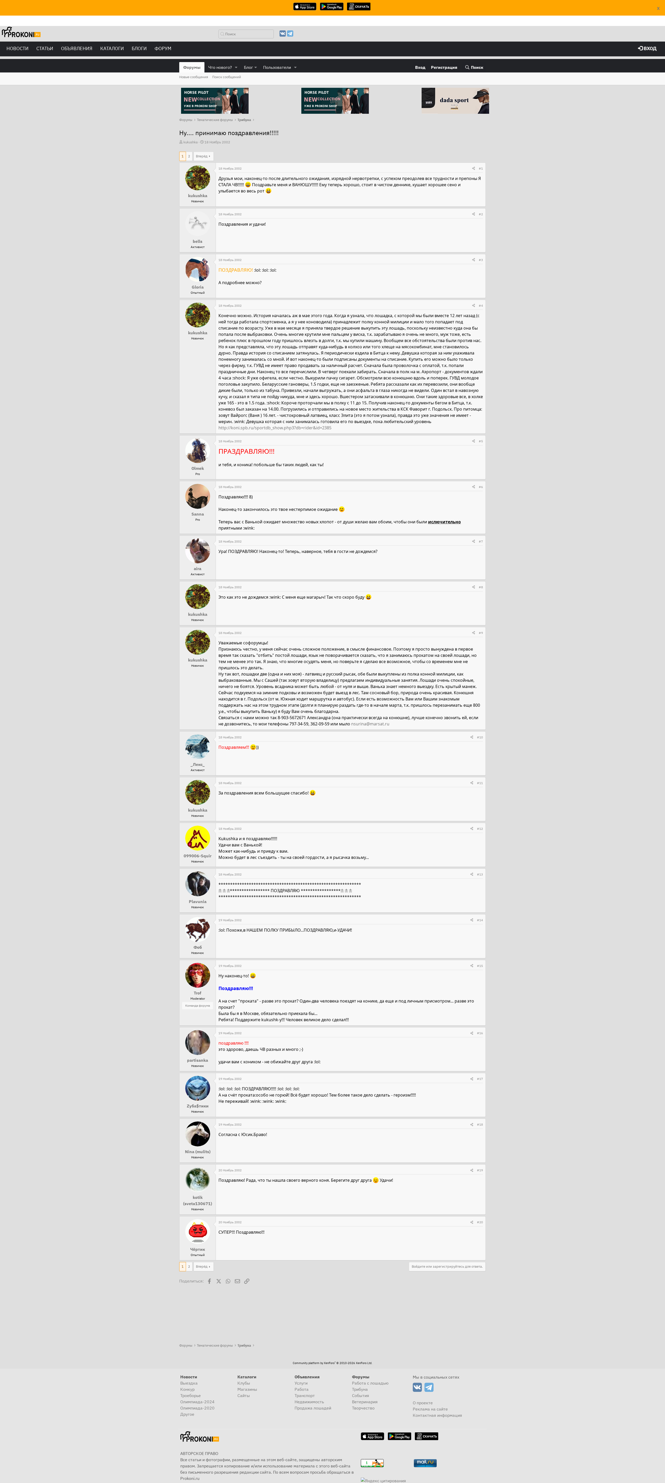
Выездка (189, 1383)
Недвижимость (309, 1401)
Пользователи (277, 67)
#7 (481, 541)
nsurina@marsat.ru (370, 724)
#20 (480, 1222)
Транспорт (305, 1395)
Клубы (243, 1383)
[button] (236, 67)
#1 (481, 168)
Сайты (243, 1395)
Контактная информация (437, 1415)
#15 (480, 966)
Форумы (192, 67)
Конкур (187, 1389)
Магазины (247, 1389)
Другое (187, 1414)
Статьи (44, 48)
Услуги (301, 1383)
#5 (481, 441)
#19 (480, 1170)
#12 (480, 829)
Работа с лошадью (370, 1383)
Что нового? (220, 67)
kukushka (190, 142)
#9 (481, 633)
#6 (481, 487)
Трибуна (360, 1389)
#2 (481, 214)
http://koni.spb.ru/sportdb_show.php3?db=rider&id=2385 (274, 428)
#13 (480, 874)
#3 (481, 260)
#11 (480, 783)
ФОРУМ (163, 48)
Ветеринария (365, 1401)
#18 (480, 1124)
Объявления (76, 48)
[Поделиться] (473, 168)
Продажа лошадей (313, 1408)
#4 (481, 306)
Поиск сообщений (226, 77)
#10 (480, 737)
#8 (481, 587)
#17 (480, 1079)
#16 (480, 1033)
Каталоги (112, 48)
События (360, 1395)
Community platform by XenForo (332, 1363)
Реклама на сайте (430, 1409)
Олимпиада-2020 (197, 1408)
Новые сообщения (193, 77)
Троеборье (190, 1395)
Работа (302, 1389)
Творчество (363, 1408)
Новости (17, 48)
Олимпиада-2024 (197, 1401)
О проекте (423, 1402)
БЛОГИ (139, 48)
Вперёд (202, 156)
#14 (480, 920)
